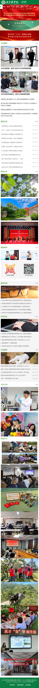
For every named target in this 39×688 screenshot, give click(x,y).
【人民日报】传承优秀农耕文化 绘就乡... (12, 120)
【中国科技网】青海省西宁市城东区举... (12, 112)
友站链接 (27, 443)
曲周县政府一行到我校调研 (9, 312)
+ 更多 (36, 13)
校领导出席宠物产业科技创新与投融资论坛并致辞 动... (17, 273)
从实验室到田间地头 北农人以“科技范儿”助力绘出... (15, 341)
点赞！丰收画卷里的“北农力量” (9, 348)
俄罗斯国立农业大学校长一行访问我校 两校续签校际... (17, 306)
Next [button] (36, 422)
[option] (19, 5)
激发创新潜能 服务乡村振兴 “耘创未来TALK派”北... (16, 309)
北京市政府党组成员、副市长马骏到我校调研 (15, 63)
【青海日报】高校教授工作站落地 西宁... (12, 104)
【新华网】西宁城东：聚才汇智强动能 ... (12, 108)
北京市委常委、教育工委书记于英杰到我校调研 (16, 38)
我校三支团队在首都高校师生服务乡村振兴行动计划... (16, 338)
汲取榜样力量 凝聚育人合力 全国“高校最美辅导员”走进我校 (17, 68)
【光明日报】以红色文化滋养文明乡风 (11, 95)
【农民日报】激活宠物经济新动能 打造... (12, 132)
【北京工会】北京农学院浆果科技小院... (12, 136)
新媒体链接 (20, 443)
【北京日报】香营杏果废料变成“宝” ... (11, 124)
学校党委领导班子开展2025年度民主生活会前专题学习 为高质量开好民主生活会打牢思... (19, 84)
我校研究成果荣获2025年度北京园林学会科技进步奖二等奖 (17, 79)
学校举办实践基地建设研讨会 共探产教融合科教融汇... (17, 279)
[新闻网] (14, 2)
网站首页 (12, 443)
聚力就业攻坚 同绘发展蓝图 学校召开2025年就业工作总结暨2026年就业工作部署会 (19, 74)
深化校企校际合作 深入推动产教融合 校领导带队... (16, 315)
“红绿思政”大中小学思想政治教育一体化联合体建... (16, 276)
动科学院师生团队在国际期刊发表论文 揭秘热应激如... (17, 270)
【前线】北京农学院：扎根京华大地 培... (12, 116)
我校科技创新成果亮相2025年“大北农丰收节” (13, 345)
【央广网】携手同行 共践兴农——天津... (12, 128)
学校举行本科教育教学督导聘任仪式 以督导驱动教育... (17, 282)
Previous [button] (3, 422)
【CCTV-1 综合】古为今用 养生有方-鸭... (12, 99)
